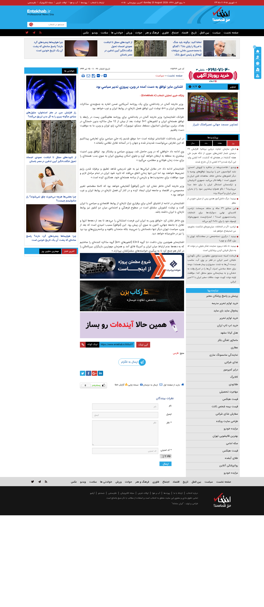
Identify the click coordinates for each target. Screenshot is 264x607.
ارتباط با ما (178, 493)
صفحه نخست (231, 33)
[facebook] (88, 373)
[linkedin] (100, 373)
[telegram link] (39, 481)
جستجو (101, 493)
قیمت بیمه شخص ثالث (225, 406)
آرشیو (92, 493)
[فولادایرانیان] (132, 266)
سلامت (104, 33)
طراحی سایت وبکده (227, 421)
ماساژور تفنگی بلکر (228, 340)
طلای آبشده (231, 458)
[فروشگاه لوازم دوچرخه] (132, 295)
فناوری (165, 33)
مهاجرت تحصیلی (228, 392)
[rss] (40, 32)
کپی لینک (143, 345)
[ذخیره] (93, 76)
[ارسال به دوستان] (88, 76)
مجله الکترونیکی (127, 493)
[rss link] (46, 481)
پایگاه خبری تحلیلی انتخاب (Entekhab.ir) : (162, 95)
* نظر (169, 423)
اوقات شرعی (61, 2)
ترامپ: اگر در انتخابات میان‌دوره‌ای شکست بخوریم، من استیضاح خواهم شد (211, 229)
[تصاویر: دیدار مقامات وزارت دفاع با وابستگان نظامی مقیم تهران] (213, 106)
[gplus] (94, 373)
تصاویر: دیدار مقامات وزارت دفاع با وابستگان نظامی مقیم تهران (217, 126)
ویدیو (95, 33)
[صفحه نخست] (257, 51)
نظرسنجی (32, 2)
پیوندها (84, 2)
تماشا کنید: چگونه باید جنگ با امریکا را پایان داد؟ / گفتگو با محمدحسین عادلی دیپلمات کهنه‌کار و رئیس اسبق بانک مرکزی (187, 50)
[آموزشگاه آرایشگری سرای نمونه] (132, 325)
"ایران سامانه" (178, 503)
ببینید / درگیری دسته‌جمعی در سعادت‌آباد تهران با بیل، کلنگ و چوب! (211, 238)
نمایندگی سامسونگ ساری (223, 355)
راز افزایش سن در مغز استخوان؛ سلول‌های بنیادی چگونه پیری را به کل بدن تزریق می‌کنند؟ (51, 114)
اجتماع (175, 33)
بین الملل (204, 33)
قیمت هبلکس (230, 399)
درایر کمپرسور (230, 370)
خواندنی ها (117, 33)
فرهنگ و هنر (152, 33)
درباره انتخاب (192, 493)
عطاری (234, 347)
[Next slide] (190, 86)
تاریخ (194, 33)
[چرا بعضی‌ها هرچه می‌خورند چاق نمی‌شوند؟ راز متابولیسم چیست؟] (51, 179)
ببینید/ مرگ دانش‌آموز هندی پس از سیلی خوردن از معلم (211, 201)
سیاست (216, 33)
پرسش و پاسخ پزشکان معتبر (222, 296)
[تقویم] (257, 69)
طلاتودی (233, 384)
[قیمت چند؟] (257, 57)
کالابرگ (234, 377)
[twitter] (27, 32)
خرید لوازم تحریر (229, 318)
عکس (86, 33)
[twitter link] (32, 481)
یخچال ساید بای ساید (226, 311)
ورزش (129, 33)
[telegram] (33, 32)
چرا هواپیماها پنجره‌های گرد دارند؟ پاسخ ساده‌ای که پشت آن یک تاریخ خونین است (48, 46)
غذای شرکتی (231, 362)
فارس (176, 353)
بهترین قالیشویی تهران (225, 436)
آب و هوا (74, 2)
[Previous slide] (199, 86)
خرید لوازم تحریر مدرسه (225, 303)
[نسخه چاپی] (83, 76)
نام (170, 406)
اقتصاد (185, 33)
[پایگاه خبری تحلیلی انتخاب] (224, 16)
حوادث (138, 33)
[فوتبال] (257, 63)
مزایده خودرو (231, 428)
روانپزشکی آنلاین (228, 465)
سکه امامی (232, 443)
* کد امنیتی (166, 450)
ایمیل (169, 414)
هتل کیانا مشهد (229, 333)
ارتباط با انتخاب (97, 2)
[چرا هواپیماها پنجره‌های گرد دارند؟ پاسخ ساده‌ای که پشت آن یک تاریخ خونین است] (51, 218)
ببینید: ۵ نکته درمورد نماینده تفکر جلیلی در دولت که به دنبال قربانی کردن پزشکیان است (211, 248)
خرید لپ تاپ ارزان (227, 325)
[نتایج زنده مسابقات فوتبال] (257, 75)
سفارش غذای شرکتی (227, 414)
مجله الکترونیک (46, 2)
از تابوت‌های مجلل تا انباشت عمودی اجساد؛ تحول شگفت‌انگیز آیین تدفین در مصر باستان (118, 48)
